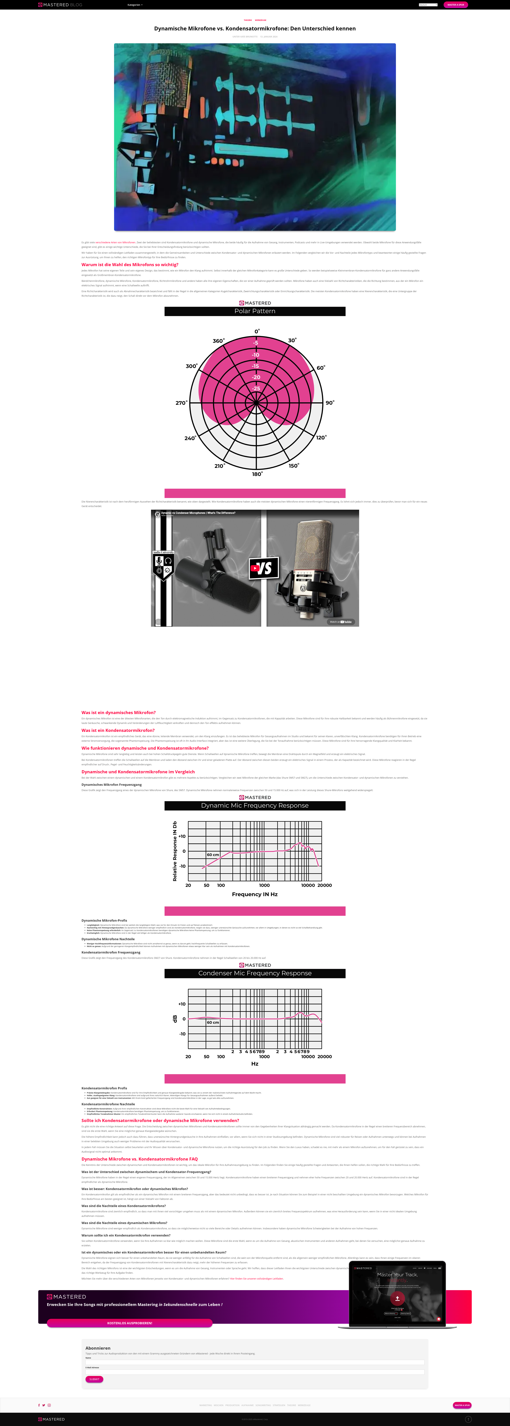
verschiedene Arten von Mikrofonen (115, 242)
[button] (135, 5)
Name (88, 1358)
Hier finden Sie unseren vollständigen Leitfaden (256, 1278)
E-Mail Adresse (92, 1367)
